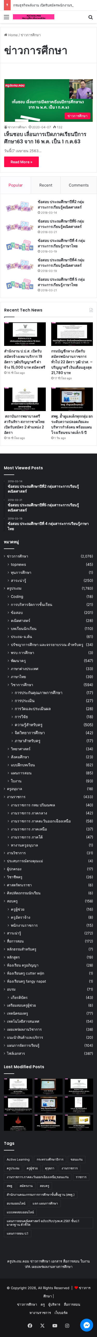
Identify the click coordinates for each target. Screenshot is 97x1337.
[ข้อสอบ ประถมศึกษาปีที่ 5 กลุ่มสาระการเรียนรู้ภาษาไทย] (19, 284)
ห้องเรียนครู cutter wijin (25, 973)
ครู (43, 1304)
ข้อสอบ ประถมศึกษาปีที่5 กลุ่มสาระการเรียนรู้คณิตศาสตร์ (61, 224)
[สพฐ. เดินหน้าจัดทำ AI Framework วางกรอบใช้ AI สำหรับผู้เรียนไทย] (48, 1123)
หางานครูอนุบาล (24, 845)
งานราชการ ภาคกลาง (29, 813)
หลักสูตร (13, 957)
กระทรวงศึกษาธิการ (50, 1159)
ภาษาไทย (18, 676)
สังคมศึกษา (20, 757)
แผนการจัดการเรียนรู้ (23, 1045)
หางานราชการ (40, 1313)
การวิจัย (21, 716)
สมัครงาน (26, 1186)
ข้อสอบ (17, 612)
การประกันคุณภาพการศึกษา (38, 692)
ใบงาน (16, 781)
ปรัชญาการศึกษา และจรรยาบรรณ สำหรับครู (47, 644)
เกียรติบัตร (19, 997)
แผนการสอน (21, 773)
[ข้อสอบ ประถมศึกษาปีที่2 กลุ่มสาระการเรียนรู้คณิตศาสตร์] (19, 206)
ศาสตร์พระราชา (19, 885)
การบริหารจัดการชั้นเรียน (31, 604)
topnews (18, 564)
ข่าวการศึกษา (17, 127)
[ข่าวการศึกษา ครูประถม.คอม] (33, 16)
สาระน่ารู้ (18, 580)
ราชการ (81, 1177)
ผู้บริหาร (54, 1304)
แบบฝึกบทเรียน (23, 765)
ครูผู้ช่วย (17, 909)
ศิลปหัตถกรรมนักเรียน (23, 893)
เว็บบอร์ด (61, 1313)
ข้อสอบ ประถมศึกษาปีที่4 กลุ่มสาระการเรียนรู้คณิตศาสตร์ (61, 262)
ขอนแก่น (77, 1159)
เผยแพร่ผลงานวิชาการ (24, 1029)
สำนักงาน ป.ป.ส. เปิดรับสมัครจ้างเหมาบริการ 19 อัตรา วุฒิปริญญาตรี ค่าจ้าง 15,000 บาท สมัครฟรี (24, 359)
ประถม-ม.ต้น (21, 636)
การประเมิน (24, 700)
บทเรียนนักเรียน (23, 628)
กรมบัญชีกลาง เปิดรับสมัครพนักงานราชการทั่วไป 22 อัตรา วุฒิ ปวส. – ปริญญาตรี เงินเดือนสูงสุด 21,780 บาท (72, 361)
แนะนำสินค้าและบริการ (25, 1037)
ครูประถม (14, 588)
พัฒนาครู (18, 660)
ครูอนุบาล (14, 789)
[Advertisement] (48, 74)
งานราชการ (16, 797)
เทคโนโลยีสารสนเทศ (23, 1021)
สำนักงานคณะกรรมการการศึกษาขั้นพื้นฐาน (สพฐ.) (40, 1195)
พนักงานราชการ (24, 925)
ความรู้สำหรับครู (28, 724)
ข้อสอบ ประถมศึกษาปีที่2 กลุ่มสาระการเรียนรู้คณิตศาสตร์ (61, 204)
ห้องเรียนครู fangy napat (26, 981)
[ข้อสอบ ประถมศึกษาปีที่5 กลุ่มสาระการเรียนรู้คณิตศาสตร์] (19, 226)
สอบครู (12, 901)
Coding (17, 596)
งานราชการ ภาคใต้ (27, 837)
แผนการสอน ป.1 (17, 1233)
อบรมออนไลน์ (16, 1203)
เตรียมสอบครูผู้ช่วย (21, 1005)
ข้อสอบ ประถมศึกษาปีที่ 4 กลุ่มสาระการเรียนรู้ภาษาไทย (61, 243)
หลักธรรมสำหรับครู (21, 949)
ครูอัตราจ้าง (20, 917)
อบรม (11, 989)
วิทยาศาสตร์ (21, 749)
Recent (45, 185)
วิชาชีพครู (14, 877)
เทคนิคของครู (17, 1013)
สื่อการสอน (15, 941)
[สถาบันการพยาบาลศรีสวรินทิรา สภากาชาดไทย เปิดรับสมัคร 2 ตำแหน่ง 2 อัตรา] (25, 399)
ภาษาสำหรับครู (27, 740)
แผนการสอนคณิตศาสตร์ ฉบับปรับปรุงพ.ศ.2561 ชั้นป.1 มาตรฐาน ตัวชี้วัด (43, 1223)
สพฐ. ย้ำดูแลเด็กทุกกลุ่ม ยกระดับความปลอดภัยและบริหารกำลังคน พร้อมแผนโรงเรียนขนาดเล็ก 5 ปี (72, 424)
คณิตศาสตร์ (20, 620)
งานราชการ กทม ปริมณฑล (33, 805)
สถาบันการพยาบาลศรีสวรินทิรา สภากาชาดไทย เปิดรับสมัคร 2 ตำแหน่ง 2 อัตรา (24, 424)
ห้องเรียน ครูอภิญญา (23, 965)
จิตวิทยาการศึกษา (30, 732)
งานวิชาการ (16, 853)
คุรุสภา (49, 1168)
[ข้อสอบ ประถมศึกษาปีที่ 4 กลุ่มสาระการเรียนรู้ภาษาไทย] (19, 245)
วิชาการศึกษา (22, 684)
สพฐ (9, 1186)
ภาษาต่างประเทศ (24, 668)
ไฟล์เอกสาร (16, 1053)
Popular (16, 185)
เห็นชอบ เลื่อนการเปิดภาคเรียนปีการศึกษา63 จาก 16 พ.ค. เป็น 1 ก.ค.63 (45, 138)
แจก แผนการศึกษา (45, 1203)
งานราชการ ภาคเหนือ (29, 829)
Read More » (21, 162)
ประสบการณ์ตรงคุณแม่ (25, 861)
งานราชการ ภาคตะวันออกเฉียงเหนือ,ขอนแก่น (38, 1177)
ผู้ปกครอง (14, 869)
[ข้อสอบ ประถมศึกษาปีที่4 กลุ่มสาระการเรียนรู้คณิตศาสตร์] (19, 264)
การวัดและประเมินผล (33, 708)
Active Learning (18, 1159)
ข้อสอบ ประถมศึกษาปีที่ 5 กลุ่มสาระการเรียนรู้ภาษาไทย (61, 282)
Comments (79, 185)
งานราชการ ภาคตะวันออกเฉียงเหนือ (41, 821)
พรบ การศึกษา (22, 652)
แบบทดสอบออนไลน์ (20, 1212)
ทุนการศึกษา (21, 572)
